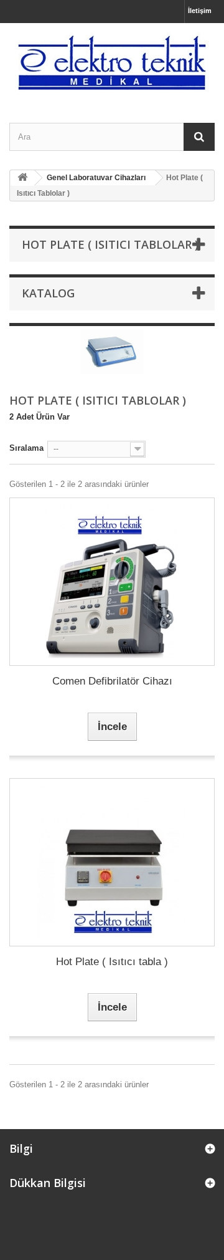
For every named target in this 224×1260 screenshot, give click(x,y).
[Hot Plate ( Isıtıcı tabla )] (112, 862)
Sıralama (26, 448)
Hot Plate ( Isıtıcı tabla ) (112, 962)
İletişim (200, 10)
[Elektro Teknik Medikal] (112, 62)
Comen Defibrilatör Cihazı (112, 681)
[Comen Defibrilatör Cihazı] (112, 582)
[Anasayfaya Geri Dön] (22, 178)
